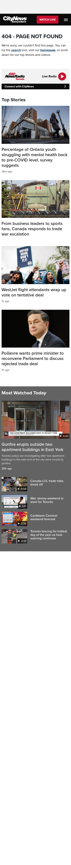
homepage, (48, 50)
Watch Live (47, 19)
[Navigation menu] (66, 19)
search (16, 50)
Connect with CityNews (19, 86)
